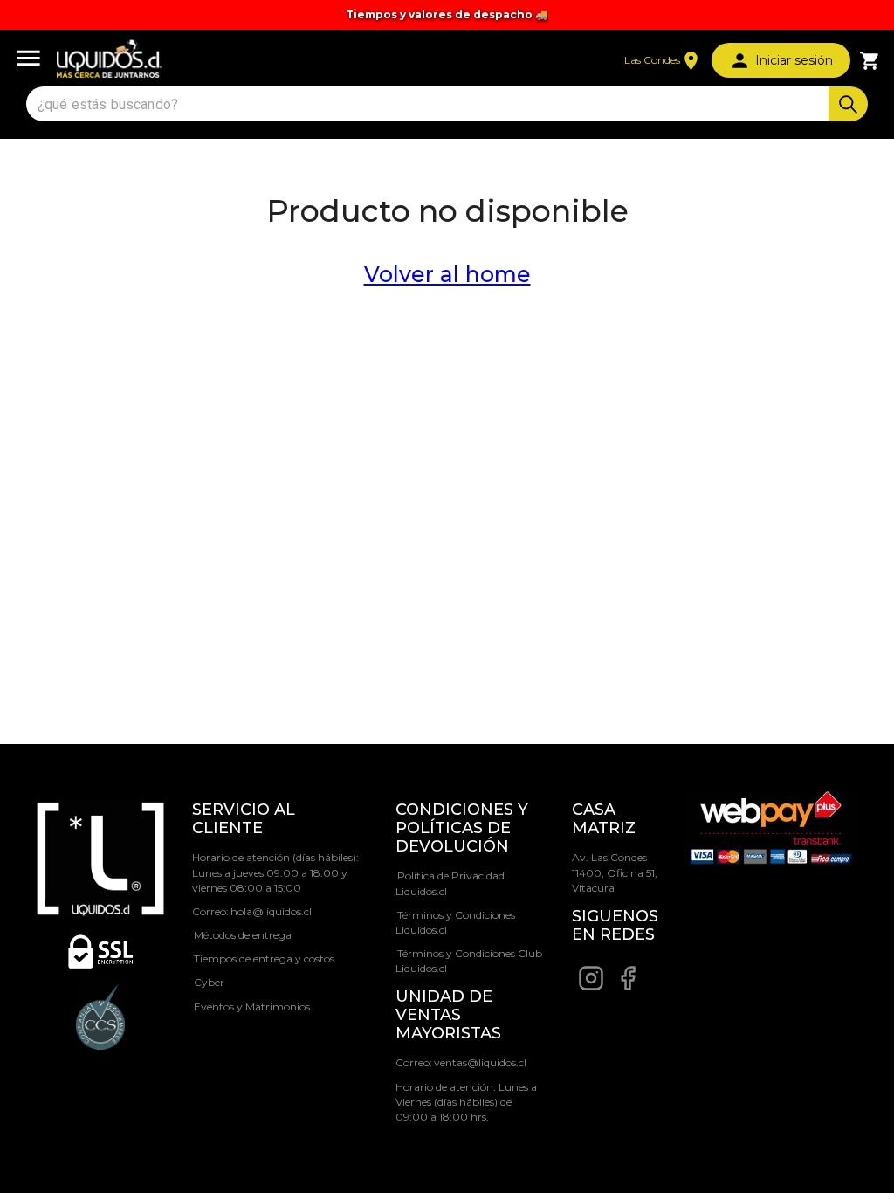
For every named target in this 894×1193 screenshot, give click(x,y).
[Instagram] (591, 987)
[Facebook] (628, 987)
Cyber (209, 982)
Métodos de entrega (243, 934)
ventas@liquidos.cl (480, 1062)
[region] (447, 15)
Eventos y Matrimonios (252, 1006)
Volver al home (447, 274)
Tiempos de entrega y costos (264, 958)
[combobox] (430, 104)
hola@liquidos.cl (271, 911)
